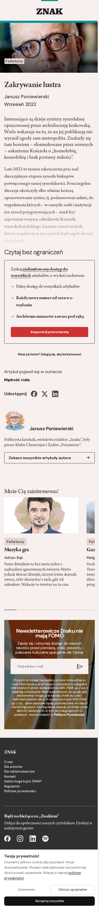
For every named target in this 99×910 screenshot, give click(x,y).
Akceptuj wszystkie (49, 901)
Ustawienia (26, 889)
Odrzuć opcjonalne (72, 889)
